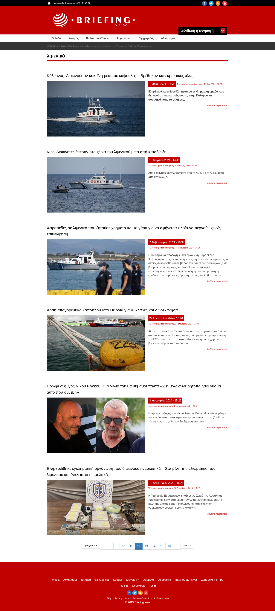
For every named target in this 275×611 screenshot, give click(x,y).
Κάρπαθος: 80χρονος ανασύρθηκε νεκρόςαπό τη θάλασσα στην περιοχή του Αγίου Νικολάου (109, 46)
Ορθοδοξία (164, 579)
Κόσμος (73, 38)
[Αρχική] (94, 20)
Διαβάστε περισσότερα (217, 105)
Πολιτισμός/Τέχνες (97, 38)
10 (123, 546)
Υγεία (152, 585)
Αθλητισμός (168, 38)
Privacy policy (122, 598)
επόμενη (187, 545)
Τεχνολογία (124, 38)
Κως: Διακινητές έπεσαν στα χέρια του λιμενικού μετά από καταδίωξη (106, 152)
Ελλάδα (56, 38)
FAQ (108, 598)
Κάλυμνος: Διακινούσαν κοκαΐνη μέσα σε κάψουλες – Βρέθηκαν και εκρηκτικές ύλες (119, 75)
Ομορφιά (148, 579)
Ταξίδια (123, 585)
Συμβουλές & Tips (212, 579)
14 (153, 546)
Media (55, 579)
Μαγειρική (132, 579)
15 (161, 546)
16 (169, 546)
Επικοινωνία (162, 598)
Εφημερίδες (146, 38)
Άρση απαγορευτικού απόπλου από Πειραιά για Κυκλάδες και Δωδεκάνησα (112, 310)
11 (131, 546)
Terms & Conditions (142, 598)
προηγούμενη (90, 545)
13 (146, 546)
